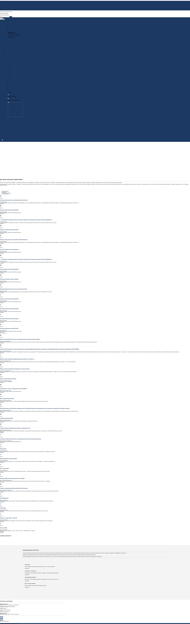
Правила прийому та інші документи (16, 68)
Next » (5, 333)
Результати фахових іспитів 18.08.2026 (9, 229)
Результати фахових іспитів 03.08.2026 (9, 318)
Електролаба (3, 448)
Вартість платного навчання (15, 72)
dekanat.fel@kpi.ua (6, 611)
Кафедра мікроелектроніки (9, 44)
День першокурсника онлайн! (7, 398)
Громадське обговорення (12, 29)
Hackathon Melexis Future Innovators (8, 458)
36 (3, 333)
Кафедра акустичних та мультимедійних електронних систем (15, 52)
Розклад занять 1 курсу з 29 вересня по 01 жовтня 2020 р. (13, 388)
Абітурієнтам (8, 46)
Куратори (9, 84)
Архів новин (4, 192)
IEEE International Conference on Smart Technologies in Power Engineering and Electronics (26, 124)
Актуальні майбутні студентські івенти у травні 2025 (12, 478)
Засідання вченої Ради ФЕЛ (6, 418)
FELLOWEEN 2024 (4, 498)
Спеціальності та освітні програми (16, 66)
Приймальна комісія (13, 65)
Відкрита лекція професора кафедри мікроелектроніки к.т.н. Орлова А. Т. (17, 359)
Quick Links (2, 3)
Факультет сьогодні (11, 22)
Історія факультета (5, 7)
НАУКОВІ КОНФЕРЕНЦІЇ (12, 122)
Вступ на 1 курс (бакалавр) (15, 59)
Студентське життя (5, 117)
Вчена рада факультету (12, 28)
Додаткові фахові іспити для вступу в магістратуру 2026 (13, 289)
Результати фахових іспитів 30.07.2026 (9, 328)
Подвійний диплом (13, 89)
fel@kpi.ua (4, 2)
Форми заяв (12, 83)
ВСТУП (3, 57)
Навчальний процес (5, 75)
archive (1, 211)
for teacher (5, 341)
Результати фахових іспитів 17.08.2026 (9, 279)
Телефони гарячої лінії (14, 73)
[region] (95, 158)
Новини (5, 118)
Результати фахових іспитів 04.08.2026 (9, 308)
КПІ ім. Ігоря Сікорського (4, 621)
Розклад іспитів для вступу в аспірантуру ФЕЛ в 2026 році (13, 200)
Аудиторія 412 (8, 135)
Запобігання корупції (12, 42)
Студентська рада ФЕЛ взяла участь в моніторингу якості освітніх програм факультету (20, 438)
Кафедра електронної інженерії (9, 49)
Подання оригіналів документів (15, 70)
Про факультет (4, 20)
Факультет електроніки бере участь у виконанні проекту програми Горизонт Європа (20, 339)
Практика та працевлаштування (16, 79)
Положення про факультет (13, 24)
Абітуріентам (8, 51)
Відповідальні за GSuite (12, 86)
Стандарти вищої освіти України (16, 77)
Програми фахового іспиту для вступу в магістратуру (19, 62)
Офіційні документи (11, 67)
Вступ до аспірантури (14, 63)
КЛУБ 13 (7, 136)
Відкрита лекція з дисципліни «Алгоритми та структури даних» (15, 368)
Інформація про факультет (7, 6)
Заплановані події (7, 119)
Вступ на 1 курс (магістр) (14, 61)
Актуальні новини (5, 191)
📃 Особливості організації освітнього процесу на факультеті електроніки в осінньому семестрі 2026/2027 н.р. (26, 219)
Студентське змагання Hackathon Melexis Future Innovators (14, 488)
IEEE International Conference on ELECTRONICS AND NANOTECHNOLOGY (24, 123)
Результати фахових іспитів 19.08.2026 (9, 209)
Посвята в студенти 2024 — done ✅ (8, 517)
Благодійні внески (7, 138)
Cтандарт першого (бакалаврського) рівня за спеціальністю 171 (15, 428)
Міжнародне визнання (12, 26)
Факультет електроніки (4, 13)
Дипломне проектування (14, 78)
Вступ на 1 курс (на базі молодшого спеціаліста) (19, 60)
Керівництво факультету (12, 23)
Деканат (9, 82)
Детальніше (27, 568)
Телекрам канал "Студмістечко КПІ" (10, 120)
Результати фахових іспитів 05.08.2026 (9, 298)
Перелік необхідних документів (15, 69)
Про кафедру (8, 45)
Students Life (9, 440)
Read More (2, 203)
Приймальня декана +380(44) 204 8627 (9, 1)
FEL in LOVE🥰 (3, 527)
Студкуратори (10, 85)
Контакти (11, 90)
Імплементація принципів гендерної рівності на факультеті (18, 27)
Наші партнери (5, 133)
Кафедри (3, 43)
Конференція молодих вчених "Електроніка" (18, 125)
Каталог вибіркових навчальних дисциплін (15, 81)
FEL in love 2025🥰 (4, 468)
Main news (5, 211)
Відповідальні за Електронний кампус (15, 87)
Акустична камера (5, 8)
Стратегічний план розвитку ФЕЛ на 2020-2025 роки (17, 25)
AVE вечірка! (3, 508)
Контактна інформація (12, 30)
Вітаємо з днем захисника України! (8, 378)
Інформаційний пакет (6, 5)
